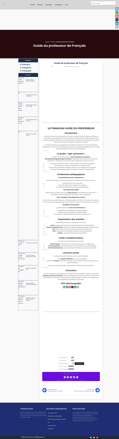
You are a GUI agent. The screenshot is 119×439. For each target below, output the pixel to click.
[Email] (117, 27)
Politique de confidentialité (55, 416)
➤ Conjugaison (25, 68)
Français (39, 4)
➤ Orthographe (25, 71)
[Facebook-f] (91, 437)
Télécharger (79, 363)
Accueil (32, 4)
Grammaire (48, 4)
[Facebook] (117, 9)
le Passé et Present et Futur (32, 242)
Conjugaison (58, 4)
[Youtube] (94, 437)
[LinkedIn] (117, 23)
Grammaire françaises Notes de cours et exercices (30, 299)
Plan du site (51, 428)
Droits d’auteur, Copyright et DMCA (57, 419)
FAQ (49, 422)
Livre (66, 4)
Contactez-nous (52, 425)
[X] (72, 287)
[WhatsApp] (117, 12)
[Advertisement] (41, 19)
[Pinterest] (97, 437)
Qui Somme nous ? (52, 413)
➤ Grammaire (25, 65)
